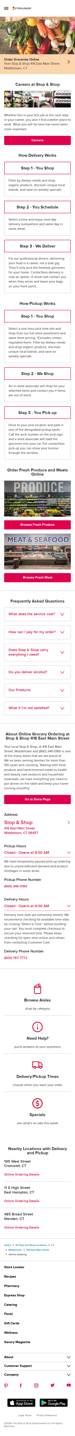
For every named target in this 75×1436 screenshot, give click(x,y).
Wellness (11, 1333)
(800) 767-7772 (16, 958)
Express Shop (14, 1295)
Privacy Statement (47, 1415)
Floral (8, 1314)
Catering (10, 1305)
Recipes (10, 1277)
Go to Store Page (37, 799)
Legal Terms (25, 1415)
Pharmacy (11, 1286)
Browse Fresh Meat (37, 578)
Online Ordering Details (21, 1175)
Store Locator (14, 1267)
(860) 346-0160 (15, 886)
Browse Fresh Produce (37, 525)
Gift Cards (11, 1323)
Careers (37, 140)
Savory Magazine (17, 1342)
